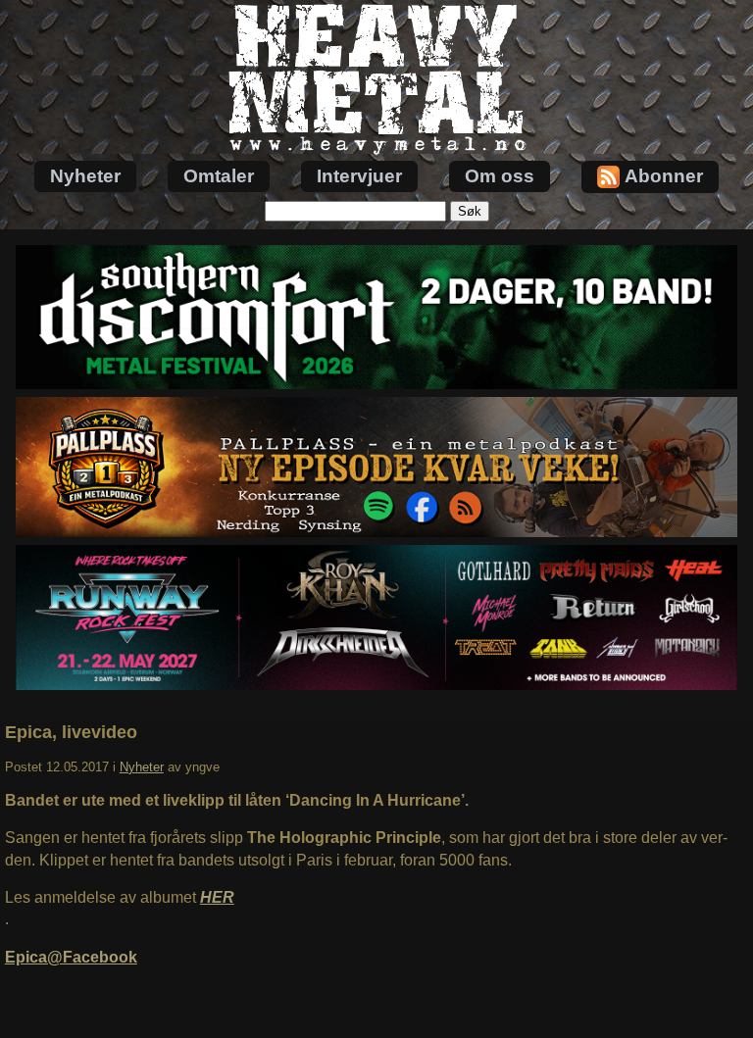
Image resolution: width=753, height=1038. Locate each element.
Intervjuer (359, 176)
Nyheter (85, 176)
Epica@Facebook (71, 957)
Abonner (664, 176)
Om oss (499, 176)
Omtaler (218, 176)
